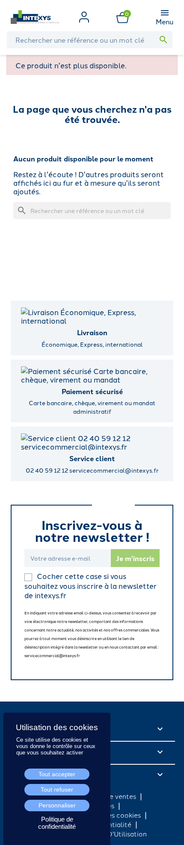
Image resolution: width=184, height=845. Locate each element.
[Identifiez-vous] (84, 15)
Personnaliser (57, 805)
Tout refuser (57, 789)
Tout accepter (57, 774)
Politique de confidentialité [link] (57, 823)
